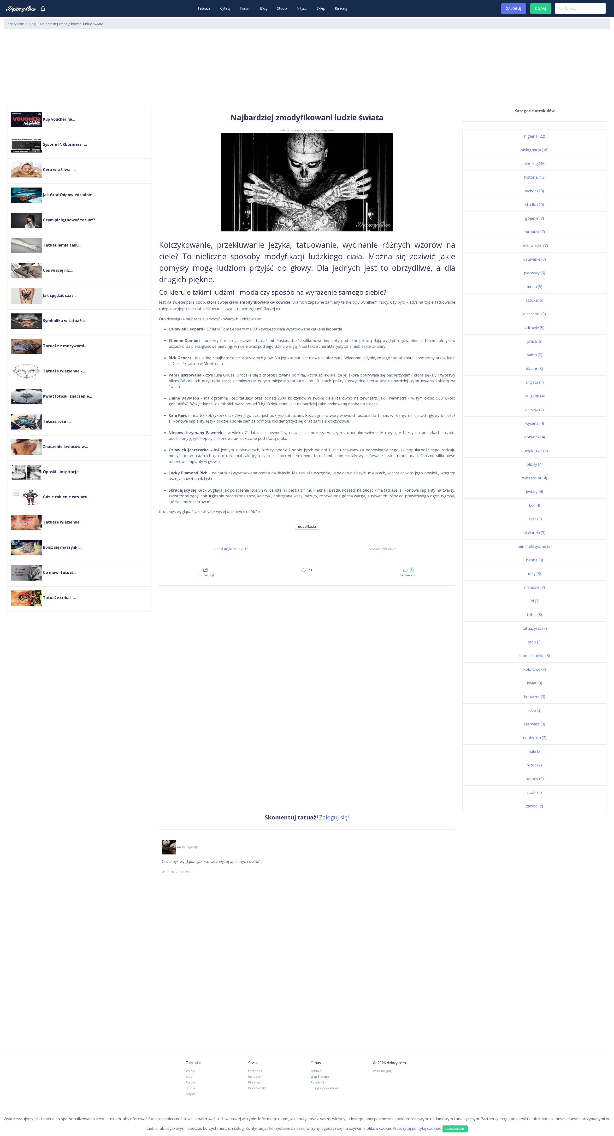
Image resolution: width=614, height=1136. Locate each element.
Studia (282, 8)
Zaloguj (513, 8)
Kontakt (316, 1071)
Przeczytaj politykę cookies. (417, 1128)
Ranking (341, 8)
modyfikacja (307, 526)
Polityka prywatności (325, 1088)
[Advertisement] (307, 70)
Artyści (302, 8)
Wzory (190, 1071)
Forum (245, 8)
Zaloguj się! (334, 817)
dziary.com (15, 24)
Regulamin (318, 1082)
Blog (263, 8)
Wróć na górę (382, 1071)
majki (228, 549)
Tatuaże (204, 8)
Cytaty (225, 8)
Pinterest (254, 1082)
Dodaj (540, 8)
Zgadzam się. (455, 1129)
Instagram (255, 1076)
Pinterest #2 (257, 1088)
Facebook (255, 1071)
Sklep (321, 8)
